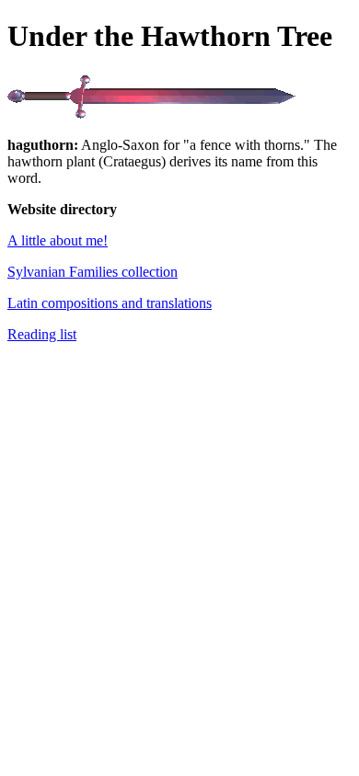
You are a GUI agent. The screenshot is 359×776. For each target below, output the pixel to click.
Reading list (41, 334)
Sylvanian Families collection (92, 272)
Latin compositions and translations (109, 303)
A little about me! (57, 240)
